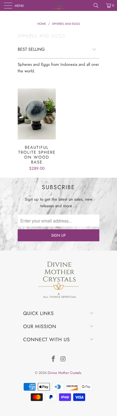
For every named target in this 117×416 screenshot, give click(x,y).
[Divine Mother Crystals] (58, 5)
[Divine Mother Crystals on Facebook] (53, 359)
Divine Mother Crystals (64, 372)
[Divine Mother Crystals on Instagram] (63, 359)
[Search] (98, 5)
